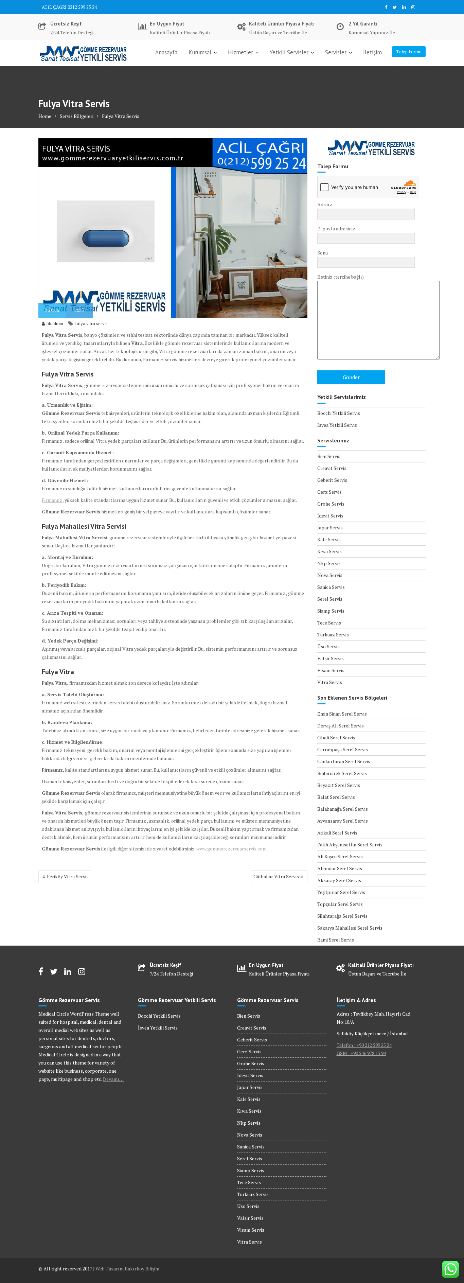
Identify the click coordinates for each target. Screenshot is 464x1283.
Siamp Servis (330, 611)
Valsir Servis (330, 658)
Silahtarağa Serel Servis (342, 916)
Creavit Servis (331, 468)
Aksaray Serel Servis (339, 880)
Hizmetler (240, 52)
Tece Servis (329, 622)
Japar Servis (330, 527)
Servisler (335, 52)
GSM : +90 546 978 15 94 (361, 1053)
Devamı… (113, 1079)
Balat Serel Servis (336, 797)
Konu (322, 252)
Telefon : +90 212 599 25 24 (364, 1045)
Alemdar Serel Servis (339, 868)
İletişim (372, 52)
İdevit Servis (330, 515)
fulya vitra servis (91, 323)
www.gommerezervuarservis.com (231, 848)
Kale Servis (329, 539)
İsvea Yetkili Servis (337, 425)
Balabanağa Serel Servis (342, 809)
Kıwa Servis (329, 551)
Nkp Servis (329, 563)
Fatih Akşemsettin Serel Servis (349, 844)
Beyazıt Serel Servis (338, 785)
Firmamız (52, 500)
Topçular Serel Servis (340, 904)
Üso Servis (328, 646)
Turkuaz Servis (333, 634)
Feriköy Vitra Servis (68, 876)
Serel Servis (329, 599)
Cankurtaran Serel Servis (343, 761)
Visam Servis (330, 670)
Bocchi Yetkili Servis (338, 413)
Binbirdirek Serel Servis (342, 773)
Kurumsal (200, 52)
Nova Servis (329, 575)
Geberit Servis (332, 480)
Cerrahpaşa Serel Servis (342, 749)
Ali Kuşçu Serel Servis (340, 856)
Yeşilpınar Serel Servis (341, 892)
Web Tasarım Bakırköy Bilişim (127, 1268)
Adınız (324, 204)
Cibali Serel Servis (336, 737)
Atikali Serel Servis (337, 832)
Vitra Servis (329, 682)
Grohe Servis (330, 503)
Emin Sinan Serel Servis (342, 713)
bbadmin (55, 323)
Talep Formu (409, 52)
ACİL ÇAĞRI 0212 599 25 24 (69, 7)
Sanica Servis (331, 587)
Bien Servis (328, 456)
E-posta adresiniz (336, 228)
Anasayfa (166, 52)
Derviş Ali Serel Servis (340, 725)
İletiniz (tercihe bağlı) (340, 277)
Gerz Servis (329, 492)
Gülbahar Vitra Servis (276, 876)
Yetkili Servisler (289, 52)
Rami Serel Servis (335, 939)
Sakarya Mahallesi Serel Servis (349, 928)
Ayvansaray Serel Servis (342, 821)
